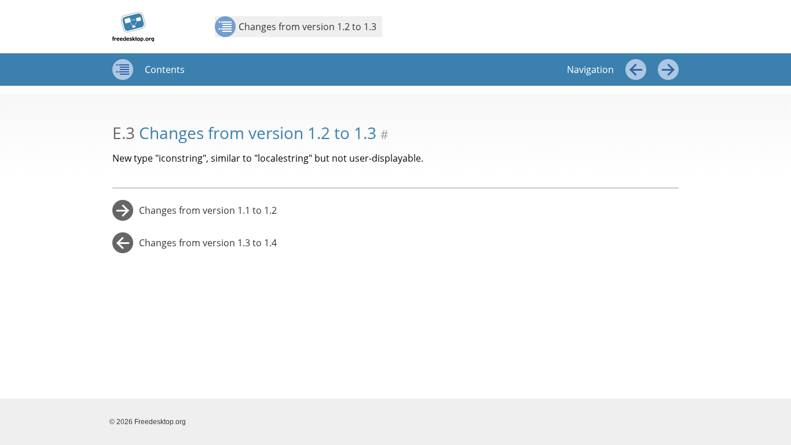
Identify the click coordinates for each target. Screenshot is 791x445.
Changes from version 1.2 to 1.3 (307, 26)
